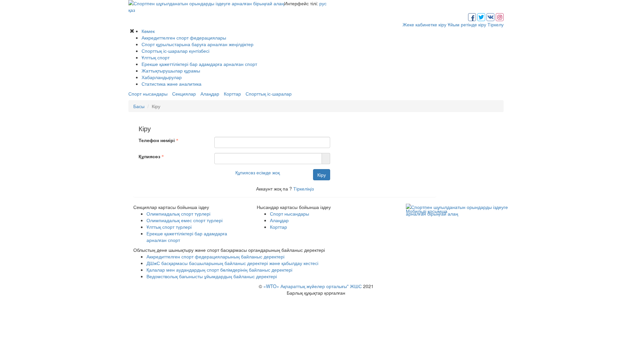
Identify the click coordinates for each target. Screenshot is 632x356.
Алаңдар (209, 93)
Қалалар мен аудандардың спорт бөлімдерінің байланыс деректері (219, 269)
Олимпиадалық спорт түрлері (178, 213)
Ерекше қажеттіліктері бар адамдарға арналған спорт (199, 64)
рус (323, 3)
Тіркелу (495, 24)
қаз (131, 10)
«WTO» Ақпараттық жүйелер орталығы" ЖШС (312, 286)
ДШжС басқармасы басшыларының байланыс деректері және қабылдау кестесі (232, 263)
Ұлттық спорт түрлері (169, 226)
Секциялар (184, 93)
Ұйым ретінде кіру (467, 24)
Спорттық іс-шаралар (269, 93)
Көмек (148, 31)
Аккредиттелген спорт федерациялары (184, 37)
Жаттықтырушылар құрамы (171, 70)
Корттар (232, 93)
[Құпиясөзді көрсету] (326, 158)
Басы (139, 106)
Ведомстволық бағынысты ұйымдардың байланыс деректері (211, 276)
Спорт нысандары (148, 93)
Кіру (321, 174)
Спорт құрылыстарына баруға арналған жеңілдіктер (197, 44)
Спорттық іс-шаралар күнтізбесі (175, 50)
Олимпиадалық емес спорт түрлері (184, 220)
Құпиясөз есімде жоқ (257, 172)
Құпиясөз (149, 156)
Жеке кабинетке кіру (424, 24)
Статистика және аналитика (171, 83)
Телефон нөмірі (157, 140)
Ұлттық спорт (156, 57)
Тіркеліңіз (303, 188)
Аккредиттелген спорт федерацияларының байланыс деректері (215, 256)
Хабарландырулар (162, 77)
